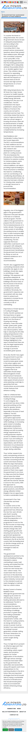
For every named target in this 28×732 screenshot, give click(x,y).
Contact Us (14, 715)
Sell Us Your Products (10, 712)
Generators (11, 709)
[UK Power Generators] (14, 703)
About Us (22, 712)
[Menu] (21, 2)
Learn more (18, 729)
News (3, 12)
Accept (5, 729)
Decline (11, 729)
